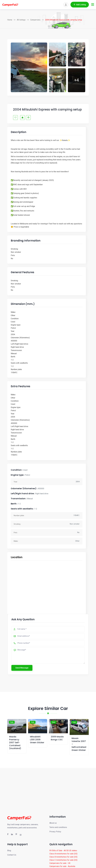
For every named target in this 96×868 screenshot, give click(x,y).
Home (9, 20)
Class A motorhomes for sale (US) (63, 854)
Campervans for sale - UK (59, 863)
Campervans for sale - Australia (62, 866)
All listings (21, 20)
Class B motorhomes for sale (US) (63, 857)
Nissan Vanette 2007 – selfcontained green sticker (79, 744)
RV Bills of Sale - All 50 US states (63, 850)
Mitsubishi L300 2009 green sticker (37, 739)
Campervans (35, 20)
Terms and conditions (58, 827)
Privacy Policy (55, 831)
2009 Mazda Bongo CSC (57, 738)
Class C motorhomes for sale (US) (63, 860)
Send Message (21, 668)
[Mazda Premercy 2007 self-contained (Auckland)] (16, 726)
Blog (9, 850)
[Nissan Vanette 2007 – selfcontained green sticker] (79, 727)
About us (53, 823)
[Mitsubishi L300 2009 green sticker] (37, 726)
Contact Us (11, 855)
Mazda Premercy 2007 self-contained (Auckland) (15, 742)
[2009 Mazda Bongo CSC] (58, 726)
